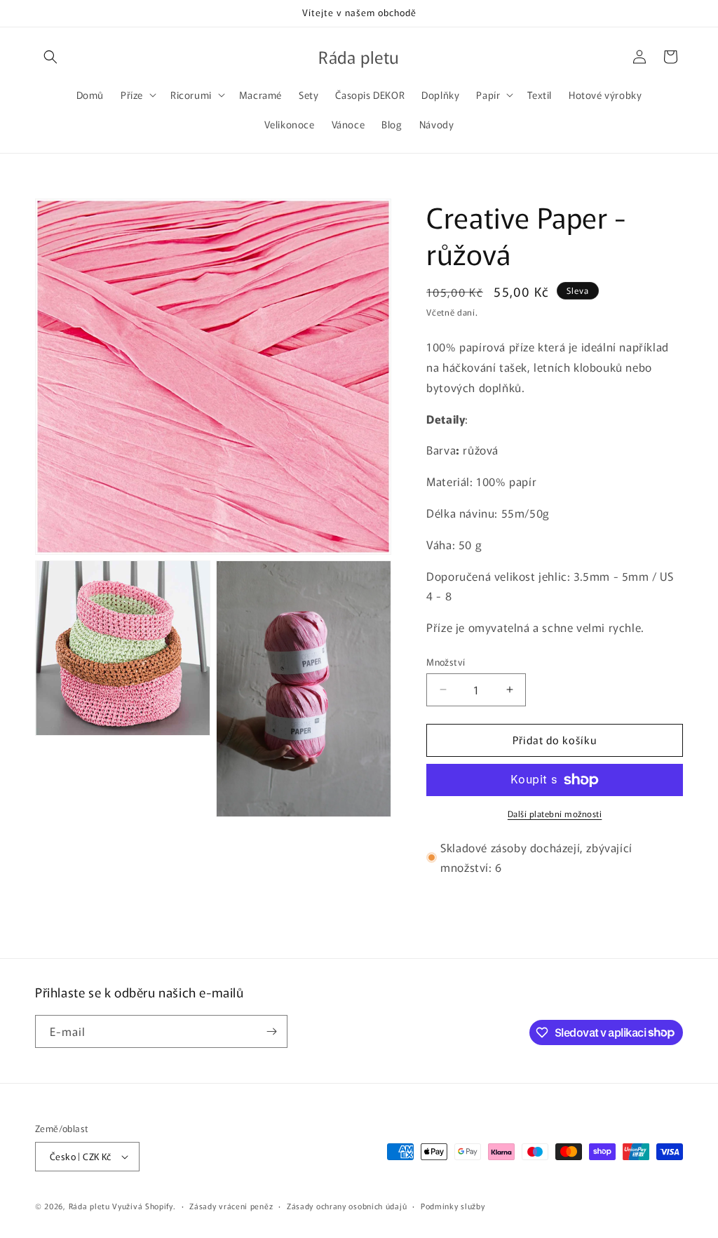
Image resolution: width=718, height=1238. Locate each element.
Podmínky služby (453, 1205)
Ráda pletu (89, 1205)
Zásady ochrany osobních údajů (347, 1205)
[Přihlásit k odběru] (271, 1031)
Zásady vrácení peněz (231, 1205)
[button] (50, 56)
